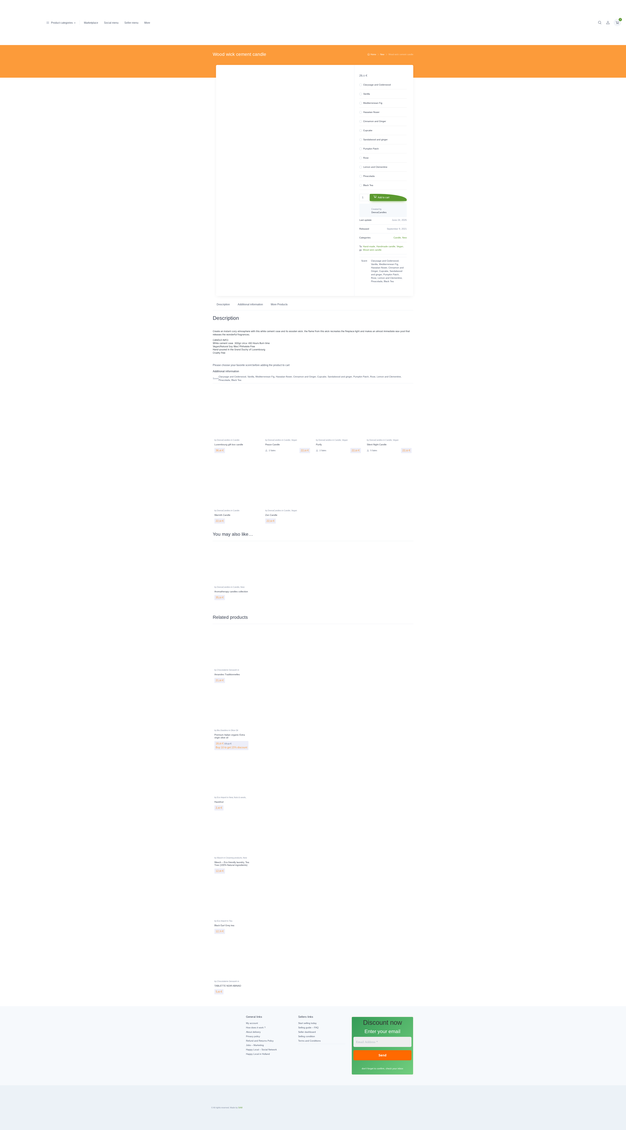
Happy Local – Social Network (261, 1049)
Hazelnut (219, 802)
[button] (600, 22)
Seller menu (131, 22)
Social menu (111, 22)
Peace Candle (272, 444)
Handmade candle (385, 246)
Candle (397, 237)
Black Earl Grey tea (224, 925)
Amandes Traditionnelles (227, 674)
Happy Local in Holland (258, 1054)
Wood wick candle (372, 250)
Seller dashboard (307, 1032)
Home (373, 54)
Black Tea (368, 185)
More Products (279, 304)
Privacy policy (253, 1036)
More (147, 22)
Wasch (220, 858)
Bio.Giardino (223, 730)
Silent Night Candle (377, 444)
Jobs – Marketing (255, 1045)
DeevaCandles (224, 440)
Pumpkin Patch (371, 148)
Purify (319, 444)
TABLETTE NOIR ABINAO (227, 985)
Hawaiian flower (371, 112)
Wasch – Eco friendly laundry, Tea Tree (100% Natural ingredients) (231, 863)
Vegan (400, 246)
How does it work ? (256, 1027)
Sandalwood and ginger (375, 139)
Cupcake (367, 130)
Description (223, 304)
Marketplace (91, 22)
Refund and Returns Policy (260, 1040)
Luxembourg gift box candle (228, 444)
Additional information (250, 304)
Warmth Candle (222, 515)
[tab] (223, 304)
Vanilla (366, 94)
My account (252, 1023)
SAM (240, 1108)
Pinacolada (369, 176)
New (382, 54)
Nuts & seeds (240, 797)
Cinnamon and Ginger (374, 121)
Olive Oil (234, 730)
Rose (366, 157)
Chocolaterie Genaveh (227, 670)
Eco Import (222, 797)
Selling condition (306, 1036)
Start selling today (307, 1023)
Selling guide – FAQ (308, 1027)
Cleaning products (234, 858)
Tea (230, 921)
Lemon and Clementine (375, 167)
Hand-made (369, 246)
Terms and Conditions (309, 1040)
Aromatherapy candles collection (231, 591)
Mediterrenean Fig (372, 103)
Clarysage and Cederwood (377, 84)
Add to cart (383, 197)
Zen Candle (271, 515)
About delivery (253, 1032)
